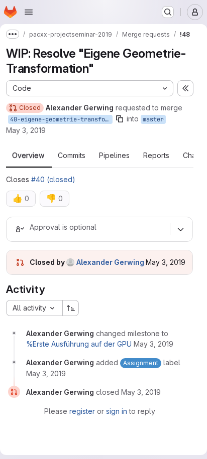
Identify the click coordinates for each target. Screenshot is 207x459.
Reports (156, 155)
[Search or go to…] (168, 12)
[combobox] (34, 308)
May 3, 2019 (26, 130)
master (153, 119)
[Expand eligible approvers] (180, 229)
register (82, 411)
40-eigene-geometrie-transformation (61, 119)
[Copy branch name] (120, 119)
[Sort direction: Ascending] (71, 308)
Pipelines (114, 155)
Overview (28, 155)
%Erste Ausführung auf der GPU (79, 344)
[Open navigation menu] (29, 12)
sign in (116, 411)
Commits (71, 155)
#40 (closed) (53, 179)
